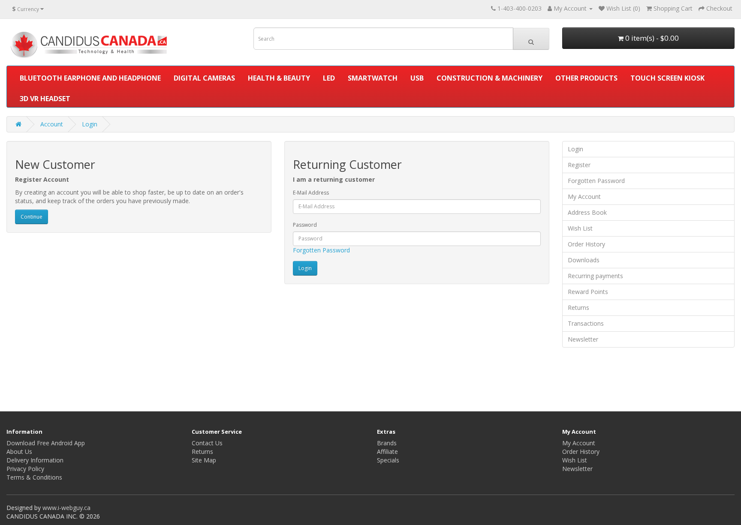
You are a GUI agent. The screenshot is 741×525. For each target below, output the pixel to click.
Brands (387, 443)
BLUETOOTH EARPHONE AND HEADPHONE (90, 78)
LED (329, 78)
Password (305, 224)
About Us (19, 451)
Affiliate (387, 451)
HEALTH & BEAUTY (279, 78)
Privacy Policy (25, 469)
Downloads (583, 260)
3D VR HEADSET (45, 98)
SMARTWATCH (373, 78)
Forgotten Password (321, 250)
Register (579, 165)
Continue (31, 216)
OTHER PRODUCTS (586, 78)
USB (417, 78)
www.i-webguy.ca (66, 508)
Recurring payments (595, 276)
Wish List (580, 228)
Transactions (586, 323)
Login (89, 124)
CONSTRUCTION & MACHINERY (489, 78)
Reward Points (588, 292)
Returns (578, 307)
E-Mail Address (311, 192)
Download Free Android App (45, 443)
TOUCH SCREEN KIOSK (667, 78)
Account (51, 124)
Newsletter (583, 339)
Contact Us (207, 443)
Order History (586, 244)
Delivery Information (34, 460)
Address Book (587, 212)
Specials (388, 460)
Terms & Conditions (34, 477)
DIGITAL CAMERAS (204, 78)
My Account (584, 196)
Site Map (204, 460)
